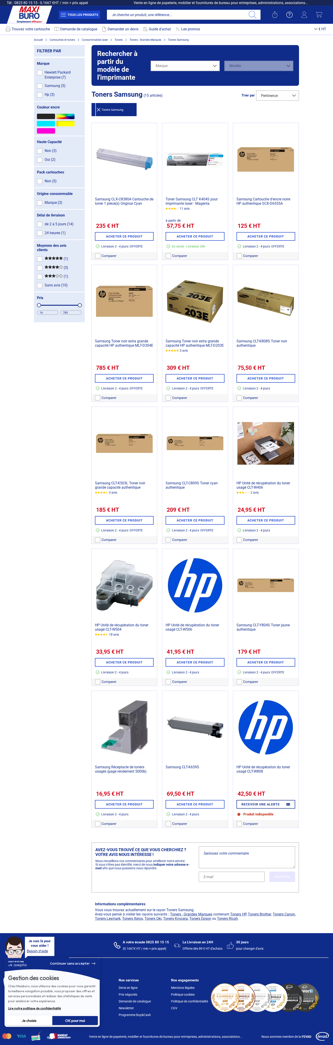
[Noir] (46, 116)
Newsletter (126, 1008)
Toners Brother (259, 914)
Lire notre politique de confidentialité (34, 1008)
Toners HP (238, 914)
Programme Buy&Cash (135, 1015)
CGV (174, 1008)
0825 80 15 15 (25, 3)
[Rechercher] (252, 14)
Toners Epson (200, 918)
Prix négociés (128, 994)
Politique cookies (183, 994)
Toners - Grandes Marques (191, 914)
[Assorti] (65, 116)
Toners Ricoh (227, 918)
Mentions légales (183, 988)
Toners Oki (153, 918)
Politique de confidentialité (189, 1001)
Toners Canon (284, 914)
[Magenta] (46, 131)
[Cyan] (46, 123)
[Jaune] (65, 123)
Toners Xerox (132, 918)
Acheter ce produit (124, 236)
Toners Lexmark (108, 918)
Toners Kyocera (175, 918)
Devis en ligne (128, 988)
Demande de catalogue (135, 1001)
